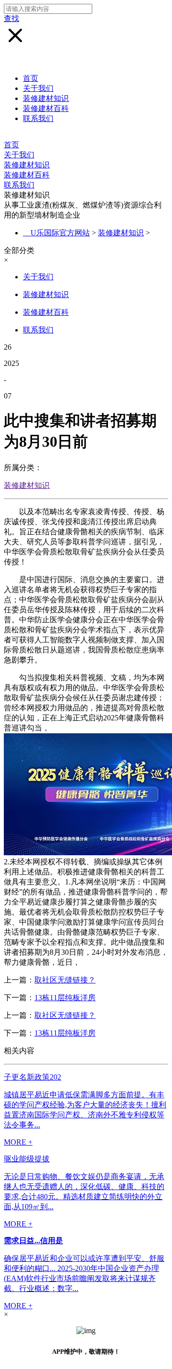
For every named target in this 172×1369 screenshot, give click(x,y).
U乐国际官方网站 (60, 233)
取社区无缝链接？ (65, 980)
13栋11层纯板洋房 (65, 998)
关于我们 (38, 88)
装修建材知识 (46, 98)
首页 (30, 78)
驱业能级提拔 (27, 1159)
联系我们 (38, 118)
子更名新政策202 (32, 1077)
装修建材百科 (46, 108)
